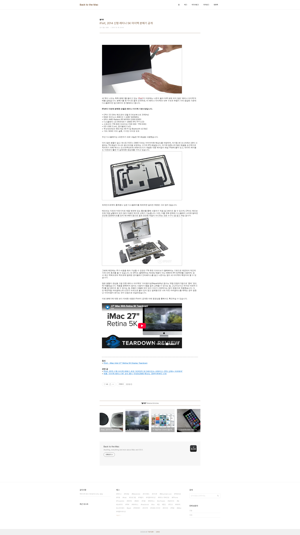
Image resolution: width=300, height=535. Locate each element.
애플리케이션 (121, 511)
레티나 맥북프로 (164, 497)
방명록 (216, 5)
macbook (145, 504)
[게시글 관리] (113, 384)
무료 (118, 497)
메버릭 (130, 501)
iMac (179, 508)
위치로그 (206, 5)
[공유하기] (110, 384)
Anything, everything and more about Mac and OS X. (123, 450)
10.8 (171, 504)
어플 (144, 501)
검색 (218, 496)
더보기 (118, 515)
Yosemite (120, 501)
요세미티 (120, 504)
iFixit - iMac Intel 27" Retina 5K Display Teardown (125, 363)
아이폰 (155, 494)
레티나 (119, 494)
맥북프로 (178, 494)
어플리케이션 (151, 497)
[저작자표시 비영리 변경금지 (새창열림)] (129, 384)
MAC (137, 501)
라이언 (166, 508)
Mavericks (136, 494)
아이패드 (146, 494)
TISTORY (151, 532)
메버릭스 (135, 504)
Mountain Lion (166, 494)
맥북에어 (137, 508)
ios (153, 504)
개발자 (141, 497)
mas (125, 497)
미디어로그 (195, 5)
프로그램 (133, 497)
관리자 (158, 532)
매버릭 (178, 504)
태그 (185, 5)
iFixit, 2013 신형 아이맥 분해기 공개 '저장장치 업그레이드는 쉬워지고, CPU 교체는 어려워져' (143, 371)
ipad (129, 508)
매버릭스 (152, 501)
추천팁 (127, 494)
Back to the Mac (89, 4)
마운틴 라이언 (155, 508)
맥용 (172, 508)
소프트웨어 (120, 508)
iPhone (175, 497)
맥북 (127, 504)
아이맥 (146, 508)
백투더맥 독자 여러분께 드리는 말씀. (91, 494)
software (161, 501)
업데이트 (171, 501)
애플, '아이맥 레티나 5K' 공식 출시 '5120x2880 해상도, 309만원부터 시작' (135, 373)
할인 (164, 504)
